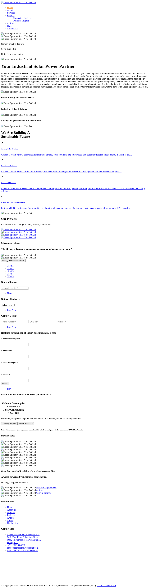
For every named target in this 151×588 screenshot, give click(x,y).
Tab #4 (10, 273)
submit (5, 383)
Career (10, 26)
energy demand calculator (13, 261)
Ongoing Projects (21, 20)
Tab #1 (10, 266)
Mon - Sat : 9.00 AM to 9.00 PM (22, 550)
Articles (10, 23)
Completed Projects (22, 18)
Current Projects (43, 493)
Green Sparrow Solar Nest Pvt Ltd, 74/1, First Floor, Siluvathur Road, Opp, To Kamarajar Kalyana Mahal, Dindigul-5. (24, 538)
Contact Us (12, 28)
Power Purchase (26, 424)
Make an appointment (46, 487)
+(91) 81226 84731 (16, 545)
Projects (10, 515)
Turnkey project (9, 424)
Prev (9, 310)
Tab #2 (10, 268)
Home (10, 7)
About (10, 10)
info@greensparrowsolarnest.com (22, 548)
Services (11, 12)
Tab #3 (10, 271)
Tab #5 (10, 276)
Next (9, 293)
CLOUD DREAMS (106, 585)
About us (11, 510)
